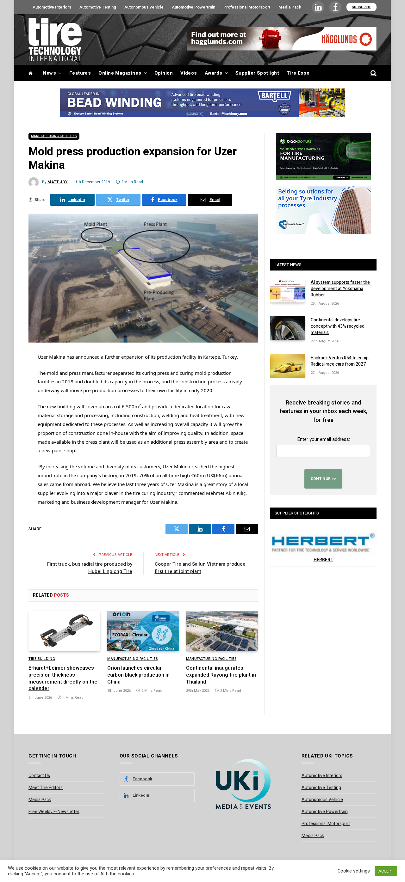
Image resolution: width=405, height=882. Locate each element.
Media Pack (289, 7)
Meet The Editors (45, 787)
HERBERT (323, 560)
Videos (188, 73)
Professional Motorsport (246, 7)
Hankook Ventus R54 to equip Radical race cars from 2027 (340, 361)
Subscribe (361, 7)
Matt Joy (57, 182)
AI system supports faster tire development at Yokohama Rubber (340, 288)
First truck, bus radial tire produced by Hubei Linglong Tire (89, 568)
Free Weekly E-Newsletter (53, 811)
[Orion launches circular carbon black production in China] (143, 631)
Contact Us (39, 775)
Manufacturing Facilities (54, 136)
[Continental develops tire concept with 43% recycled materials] (287, 328)
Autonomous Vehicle (144, 7)
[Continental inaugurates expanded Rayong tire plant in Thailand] (222, 631)
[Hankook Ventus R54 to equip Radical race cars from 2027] (287, 366)
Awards (213, 73)
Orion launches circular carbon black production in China (138, 675)
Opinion (163, 73)
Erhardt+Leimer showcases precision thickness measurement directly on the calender (62, 678)
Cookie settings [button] (354, 871)
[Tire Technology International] (55, 39)
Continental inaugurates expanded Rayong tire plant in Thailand (221, 675)
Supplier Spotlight (257, 73)
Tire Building (41, 658)
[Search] (373, 73)
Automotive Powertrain (193, 7)
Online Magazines (119, 73)
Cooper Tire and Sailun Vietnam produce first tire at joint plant (200, 568)
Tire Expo (298, 73)
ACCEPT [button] (385, 871)
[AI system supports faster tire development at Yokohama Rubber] (287, 291)
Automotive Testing (97, 7)
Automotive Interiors (52, 7)
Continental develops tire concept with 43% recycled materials (337, 326)
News (49, 73)
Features (80, 73)
